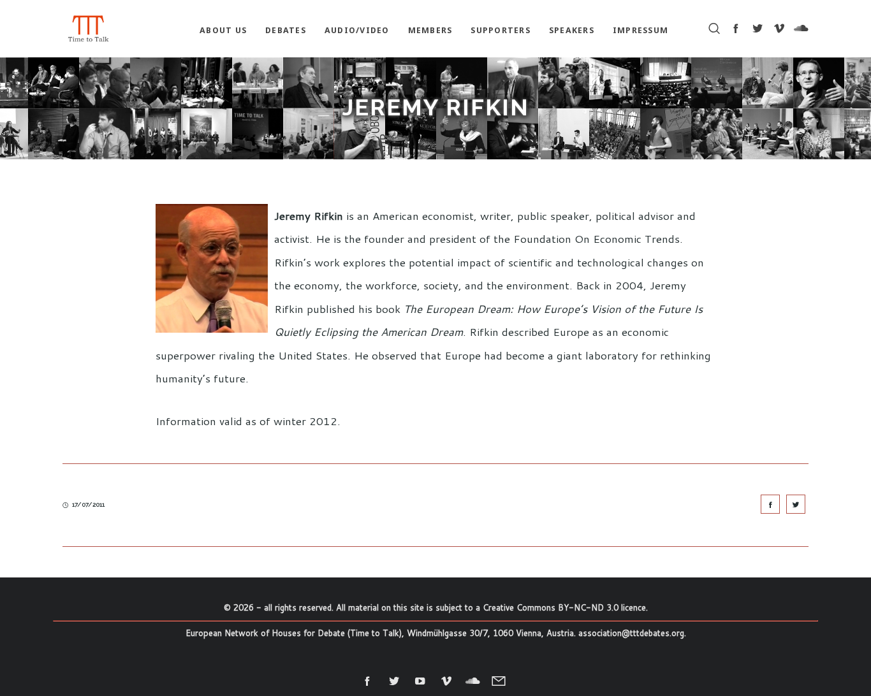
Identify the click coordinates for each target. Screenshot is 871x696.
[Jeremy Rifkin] (770, 504)
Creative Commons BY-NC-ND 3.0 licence (564, 607)
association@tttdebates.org (631, 633)
